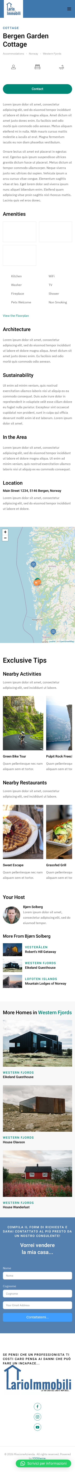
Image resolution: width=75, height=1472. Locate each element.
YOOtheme (39, 1458)
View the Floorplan (16, 316)
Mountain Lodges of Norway (45, 983)
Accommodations (13, 53)
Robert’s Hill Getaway (40, 951)
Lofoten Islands (41, 979)
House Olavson (14, 1142)
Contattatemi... (37, 1317)
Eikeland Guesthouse (40, 967)
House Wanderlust (16, 1207)
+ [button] (5, 532)
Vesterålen (36, 947)
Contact (37, 88)
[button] (43, 1463)
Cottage (11, 28)
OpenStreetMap (66, 641)
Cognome (9, 1286)
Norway (33, 53)
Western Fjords (52, 53)
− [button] (5, 538)
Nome (7, 1268)
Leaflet (52, 641)
